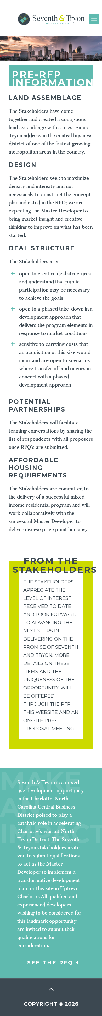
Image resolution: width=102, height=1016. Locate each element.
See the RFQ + (53, 962)
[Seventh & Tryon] (51, 11)
